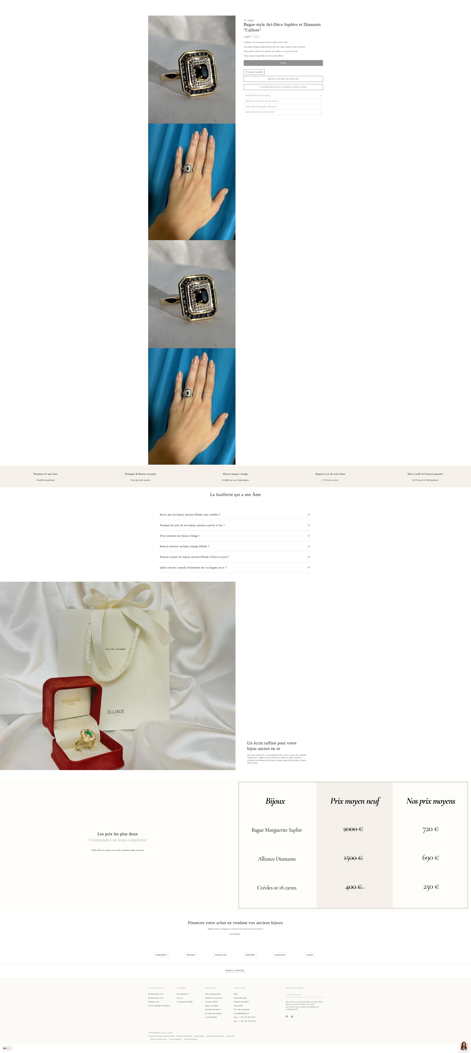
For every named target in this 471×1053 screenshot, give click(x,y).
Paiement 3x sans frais (213, 998)
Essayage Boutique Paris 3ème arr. (283, 79)
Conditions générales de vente (215, 1036)
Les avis (180, 998)
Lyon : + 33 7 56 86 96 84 (244, 1021)
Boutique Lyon (153, 1001)
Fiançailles (220, 955)
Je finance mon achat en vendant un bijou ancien (283, 87)
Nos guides (238, 1005)
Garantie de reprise (212, 1009)
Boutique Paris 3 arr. (156, 994)
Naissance (280, 955)
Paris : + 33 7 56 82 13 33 (244, 1017)
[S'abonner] (322, 994)
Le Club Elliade (211, 1017)
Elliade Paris (156, 1033)
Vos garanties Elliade (185, 1001)
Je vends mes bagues (213, 1013)
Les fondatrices (182, 994)
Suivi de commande (241, 1009)
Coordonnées (230, 1036)
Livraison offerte (211, 1001)
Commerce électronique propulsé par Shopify (161, 1036)
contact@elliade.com (241, 1013)
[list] (235, 477)
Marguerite (161, 955)
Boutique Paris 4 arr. (156, 998)
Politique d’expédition (175, 1039)
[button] (7, 1048)
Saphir (309, 955)
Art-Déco (191, 955)
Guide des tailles (240, 998)
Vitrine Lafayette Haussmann (159, 1005)
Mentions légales (199, 1036)
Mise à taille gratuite (213, 994)
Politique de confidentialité (184, 1036)
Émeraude (250, 955)
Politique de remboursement (158, 1039)
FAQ (235, 994)
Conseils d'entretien (241, 1001)
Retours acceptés (211, 1005)
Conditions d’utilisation (190, 1039)
